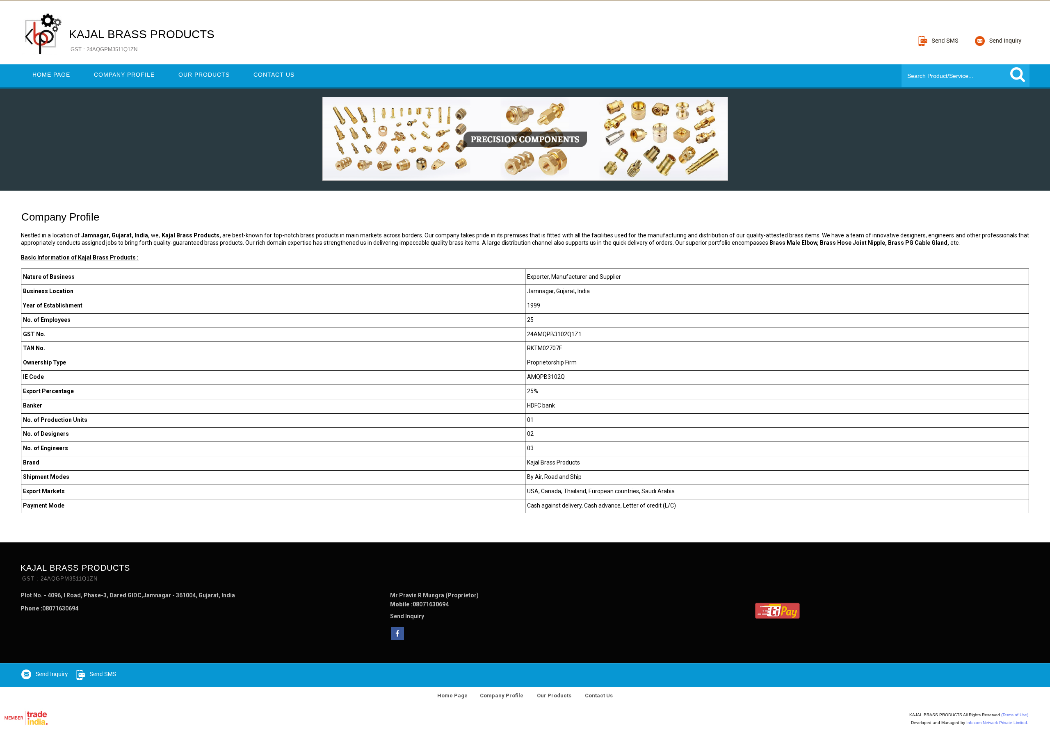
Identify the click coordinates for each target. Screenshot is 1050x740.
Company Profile (124, 74)
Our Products (204, 74)
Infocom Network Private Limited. (997, 722)
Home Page (51, 74)
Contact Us (273, 74)
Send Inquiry (407, 616)
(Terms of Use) (1014, 715)
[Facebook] (397, 638)
